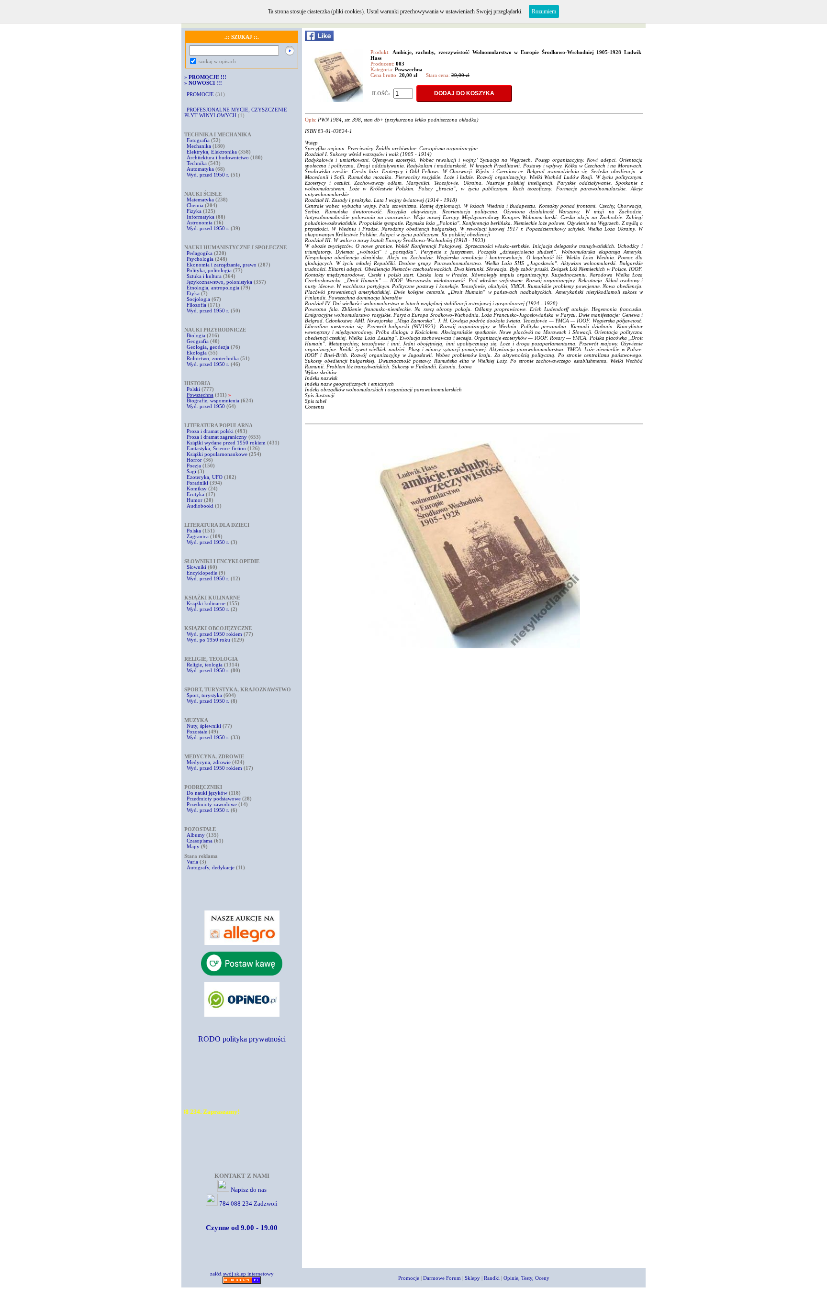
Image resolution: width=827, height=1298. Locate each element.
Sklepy (472, 1278)
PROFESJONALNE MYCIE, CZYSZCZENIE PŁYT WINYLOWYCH (235, 112)
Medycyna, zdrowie (209, 762)
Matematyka (200, 199)
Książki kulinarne (206, 603)
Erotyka (195, 494)
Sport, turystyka (204, 695)
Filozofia (196, 305)
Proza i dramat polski (210, 431)
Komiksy (197, 488)
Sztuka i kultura (204, 276)
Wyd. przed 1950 (206, 406)
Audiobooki (200, 506)
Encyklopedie (202, 573)
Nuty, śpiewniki (204, 726)
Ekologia (197, 352)
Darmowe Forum (442, 1278)
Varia (192, 862)
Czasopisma (199, 840)
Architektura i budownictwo (218, 157)
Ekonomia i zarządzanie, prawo (222, 264)
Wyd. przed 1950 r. (208, 175)
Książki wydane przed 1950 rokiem (227, 442)
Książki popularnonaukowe (217, 454)
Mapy (193, 846)
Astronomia (199, 222)
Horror (194, 460)
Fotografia (198, 140)
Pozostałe (197, 731)
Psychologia (200, 259)
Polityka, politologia (209, 270)
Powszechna (200, 395)
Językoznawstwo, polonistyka (219, 282)
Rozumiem (544, 11)
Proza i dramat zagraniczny (217, 437)
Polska (194, 530)
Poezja (194, 465)
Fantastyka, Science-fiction (216, 448)
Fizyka (194, 211)
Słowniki (196, 567)
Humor (194, 500)
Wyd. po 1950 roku (208, 640)
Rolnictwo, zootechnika (213, 358)
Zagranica (198, 536)
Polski (193, 389)
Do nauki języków (207, 793)
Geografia (198, 341)
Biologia (196, 335)
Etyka (193, 293)
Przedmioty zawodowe (212, 804)
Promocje (408, 1278)
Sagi (192, 471)
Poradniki (197, 483)
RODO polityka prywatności (242, 1039)
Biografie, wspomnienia (213, 400)
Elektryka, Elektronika (212, 152)
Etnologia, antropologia (213, 287)
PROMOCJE (200, 94)
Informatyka (200, 217)
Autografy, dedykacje (211, 867)
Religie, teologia (205, 664)
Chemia (195, 205)
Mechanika (199, 146)
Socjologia (198, 299)
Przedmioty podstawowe (214, 798)
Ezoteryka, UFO (205, 477)
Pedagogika (199, 253)
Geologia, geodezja (208, 347)
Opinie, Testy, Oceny (526, 1278)
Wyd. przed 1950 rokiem (214, 634)
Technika (197, 163)
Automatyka (201, 169)
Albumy (196, 835)
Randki (492, 1278)
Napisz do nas (249, 1189)
